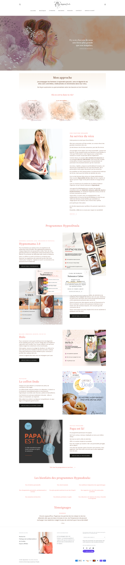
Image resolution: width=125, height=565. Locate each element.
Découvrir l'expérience (29, 266)
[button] (20, 4)
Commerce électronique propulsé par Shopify (29, 561)
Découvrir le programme (81, 455)
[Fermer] (86, 272)
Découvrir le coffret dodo (31, 405)
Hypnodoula (25, 559)
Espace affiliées (23, 543)
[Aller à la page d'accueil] (62, 4)
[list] (62, 491)
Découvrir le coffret (80, 316)
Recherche (22, 536)
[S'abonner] (105, 537)
